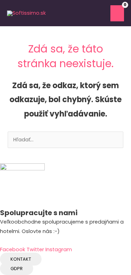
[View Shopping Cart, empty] (100, 13)
